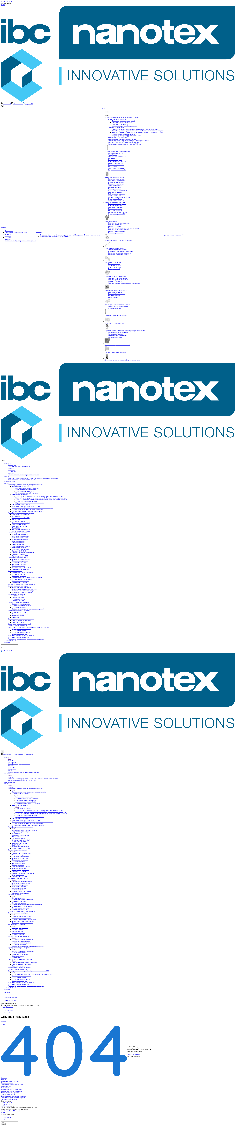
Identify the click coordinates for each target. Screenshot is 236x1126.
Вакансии (11, 473)
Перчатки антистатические (20, 581)
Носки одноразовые (18, 544)
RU (2, 5)
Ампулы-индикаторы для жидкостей (27, 488)
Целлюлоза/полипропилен (20, 614)
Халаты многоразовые (19, 562)
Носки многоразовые (18, 566)
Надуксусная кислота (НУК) (21, 531)
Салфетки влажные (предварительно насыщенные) (28, 609)
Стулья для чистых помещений (21, 629)
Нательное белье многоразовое (21, 567)
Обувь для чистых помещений (17, 625)
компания (7, 463)
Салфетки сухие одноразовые (21, 604)
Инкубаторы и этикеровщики (21, 504)
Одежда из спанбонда (18, 554)
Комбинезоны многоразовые (21, 559)
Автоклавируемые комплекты (21, 587)
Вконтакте (10, 1010)
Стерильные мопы (17, 596)
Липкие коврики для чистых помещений (21, 635)
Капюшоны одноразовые (20, 539)
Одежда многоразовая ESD (20, 569)
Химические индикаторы (20, 494)
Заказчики (11, 470)
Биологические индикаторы (21, 486)
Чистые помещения (7, 1083)
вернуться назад (135, 1056)
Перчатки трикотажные (19, 582)
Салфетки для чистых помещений (19, 602)
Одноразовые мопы (18, 597)
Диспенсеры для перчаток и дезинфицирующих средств (26, 639)
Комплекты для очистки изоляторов (23, 591)
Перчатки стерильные (19, 574)
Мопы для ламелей (18, 600)
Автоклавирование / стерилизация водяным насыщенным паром (32, 508)
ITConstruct (16, 1111)
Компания (4, 1078)
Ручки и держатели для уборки (18, 586)
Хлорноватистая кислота (19, 526)
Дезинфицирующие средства (10, 1093)
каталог (6, 483)
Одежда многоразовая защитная (18, 557)
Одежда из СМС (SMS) (19, 551)
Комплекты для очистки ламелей (22, 592)
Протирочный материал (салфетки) (19, 610)
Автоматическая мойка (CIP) (21, 518)
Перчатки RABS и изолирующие (22, 579)
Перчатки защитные (15, 571)
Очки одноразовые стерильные (21, 620)
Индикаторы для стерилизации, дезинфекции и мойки (25, 484)
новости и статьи (9, 481)
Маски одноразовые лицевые (21, 546)
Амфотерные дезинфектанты (21, 529)
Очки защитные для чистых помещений (21, 619)
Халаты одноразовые (18, 541)
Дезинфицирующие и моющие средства (21, 513)
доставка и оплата (10, 640)
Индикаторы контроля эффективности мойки (29, 503)
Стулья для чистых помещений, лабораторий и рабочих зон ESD (29, 627)
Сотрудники (12, 471)
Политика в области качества (10, 1081)
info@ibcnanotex (8, 1007)
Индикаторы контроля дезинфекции (26, 501)
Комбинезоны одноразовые (20, 536)
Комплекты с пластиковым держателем (24, 589)
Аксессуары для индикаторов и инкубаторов (26, 506)
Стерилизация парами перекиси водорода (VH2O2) (28, 511)
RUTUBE (7, 1012)
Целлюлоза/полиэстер (19, 612)
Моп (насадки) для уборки (16, 594)
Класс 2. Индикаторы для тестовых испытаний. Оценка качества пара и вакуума (40, 498)
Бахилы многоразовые (19, 564)
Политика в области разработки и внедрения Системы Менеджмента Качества (33, 478)
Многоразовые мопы (18, 599)
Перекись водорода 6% (19, 524)
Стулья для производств (19, 634)
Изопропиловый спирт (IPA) (21, 523)
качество (7, 476)
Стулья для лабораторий (19, 630)
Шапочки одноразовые (19, 547)
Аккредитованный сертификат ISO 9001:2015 (22, 480)
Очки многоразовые (18, 622)
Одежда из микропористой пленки (23, 552)
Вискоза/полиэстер (18, 615)
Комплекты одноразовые (19, 534)
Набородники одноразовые (20, 549)
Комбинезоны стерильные (20, 538)
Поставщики (12, 465)
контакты (7, 642)
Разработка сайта (6, 1111)
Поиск (3, 1124)
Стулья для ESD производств (21, 632)
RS (4, 5)
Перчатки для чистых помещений (22, 572)
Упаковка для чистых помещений (18, 637)
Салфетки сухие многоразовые (21, 605)
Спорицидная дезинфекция (20, 514)
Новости (3, 1079)
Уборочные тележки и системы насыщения (21, 584)
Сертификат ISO (6, 1086)
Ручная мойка (16, 519)
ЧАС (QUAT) (16, 528)
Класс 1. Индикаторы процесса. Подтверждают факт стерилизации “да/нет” (39, 496)
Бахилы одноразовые (18, 542)
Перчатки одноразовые (19, 576)
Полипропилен (16, 617)
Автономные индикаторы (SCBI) (25, 491)
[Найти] (1, 647)
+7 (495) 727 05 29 (6, 1)
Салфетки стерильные (19, 607)
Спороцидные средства (8, 1094)
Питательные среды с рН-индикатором (27, 493)
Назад (10, 759)
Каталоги (11, 468)
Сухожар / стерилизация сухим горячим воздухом (27, 509)
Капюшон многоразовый (20, 561)
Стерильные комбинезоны (9, 1099)
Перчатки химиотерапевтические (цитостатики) (27, 577)
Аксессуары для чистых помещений (19, 624)
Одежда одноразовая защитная (18, 533)
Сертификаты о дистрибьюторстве (19, 466)
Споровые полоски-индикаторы (25, 489)
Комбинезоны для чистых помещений (13, 1097)
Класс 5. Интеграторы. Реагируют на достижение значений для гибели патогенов (41, 499)
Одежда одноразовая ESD (20, 556)
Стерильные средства (18, 521)
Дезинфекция (16, 516)
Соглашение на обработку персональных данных (23, 475)
